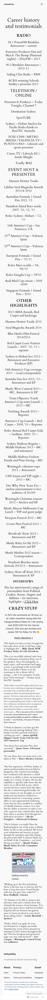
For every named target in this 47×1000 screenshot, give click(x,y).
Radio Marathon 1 (23, 638)
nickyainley (9, 4)
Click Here (31, 602)
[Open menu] (41, 4)
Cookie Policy (13, 989)
